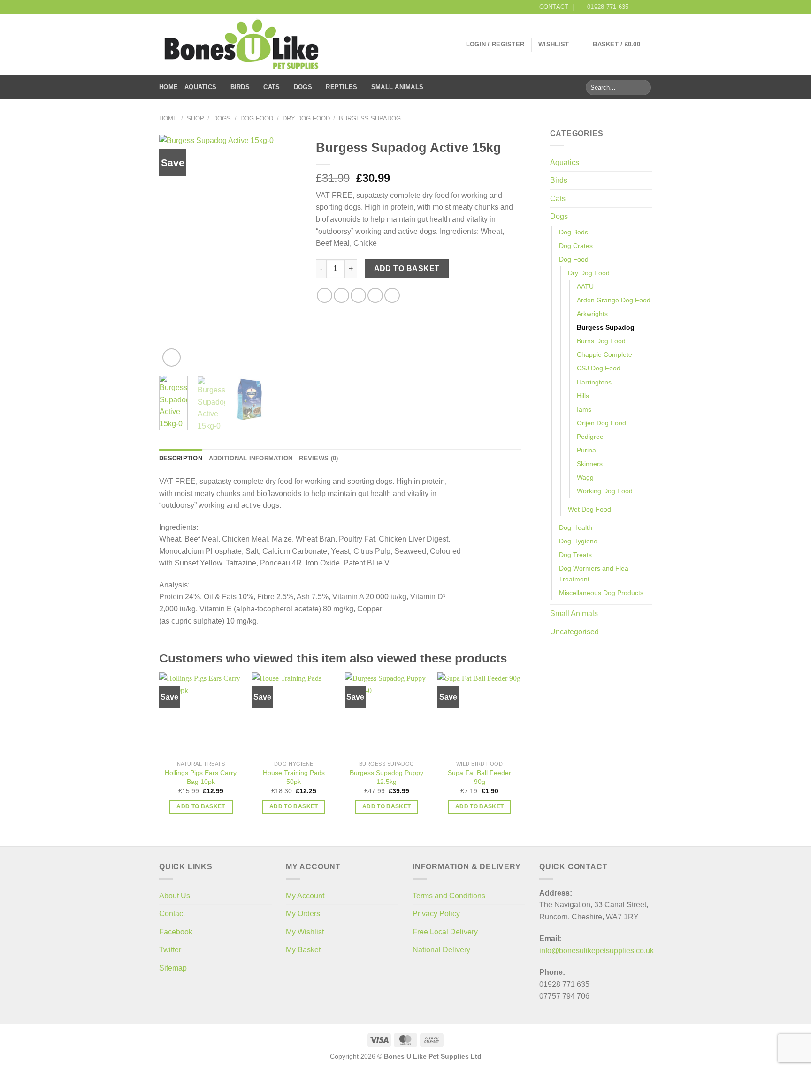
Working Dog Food (605, 491)
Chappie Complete (604, 354)
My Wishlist (305, 932)
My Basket (303, 950)
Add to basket (407, 268)
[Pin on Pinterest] (375, 295)
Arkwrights (592, 313)
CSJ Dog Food (598, 368)
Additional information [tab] (251, 458)
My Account (305, 896)
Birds (240, 86)
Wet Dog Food (589, 509)
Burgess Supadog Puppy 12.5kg (386, 777)
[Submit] (642, 88)
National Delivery (441, 950)
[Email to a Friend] (358, 295)
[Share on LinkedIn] (392, 295)
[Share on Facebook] (324, 295)
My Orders (303, 914)
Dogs (303, 86)
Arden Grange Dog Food (613, 300)
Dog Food (256, 118)
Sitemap (173, 968)
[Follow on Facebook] (638, 7)
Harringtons (594, 382)
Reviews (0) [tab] (318, 458)
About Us (174, 896)
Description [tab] (180, 458)
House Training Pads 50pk (294, 777)
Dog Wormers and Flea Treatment (593, 574)
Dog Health (575, 527)
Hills (583, 395)
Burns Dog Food (601, 341)
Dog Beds (573, 232)
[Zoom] (171, 357)
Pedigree (590, 436)
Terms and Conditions (449, 896)
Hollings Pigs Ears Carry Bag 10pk (201, 777)
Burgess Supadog (370, 118)
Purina (586, 450)
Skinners (590, 463)
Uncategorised (574, 632)
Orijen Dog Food (601, 423)
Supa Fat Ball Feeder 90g (479, 777)
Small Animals (397, 86)
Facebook (175, 932)
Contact (172, 914)
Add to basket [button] (200, 806)
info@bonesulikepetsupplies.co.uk (596, 951)
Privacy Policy (436, 914)
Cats (271, 86)
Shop (195, 118)
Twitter (170, 950)
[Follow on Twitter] (647, 7)
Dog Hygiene (578, 541)
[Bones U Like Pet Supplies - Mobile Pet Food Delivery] (241, 45)
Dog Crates (576, 245)
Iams (584, 409)
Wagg (585, 477)
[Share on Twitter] (341, 295)
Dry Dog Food (306, 118)
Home (168, 86)
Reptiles (341, 86)
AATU (585, 286)
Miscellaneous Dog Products (601, 592)
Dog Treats (575, 554)
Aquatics (200, 86)
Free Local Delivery (445, 932)
